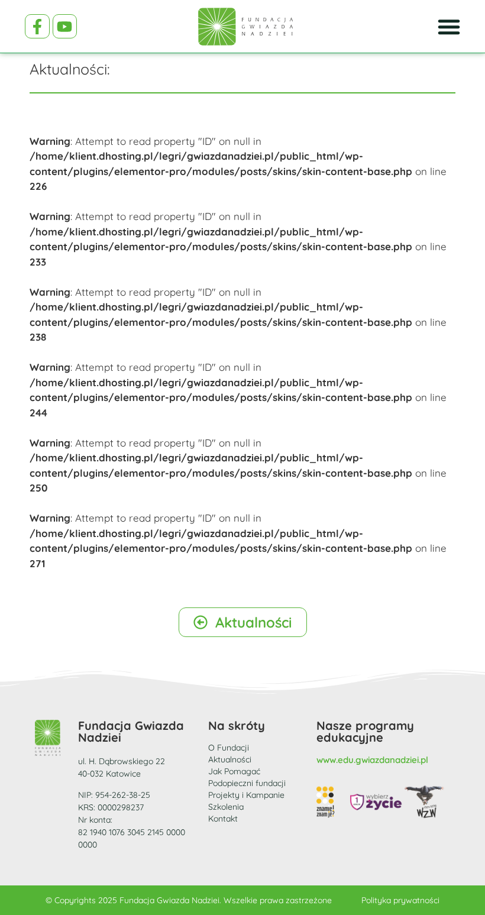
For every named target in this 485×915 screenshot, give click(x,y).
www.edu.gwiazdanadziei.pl (372, 759)
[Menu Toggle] (449, 26)
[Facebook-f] (37, 26)
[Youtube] (65, 26)
